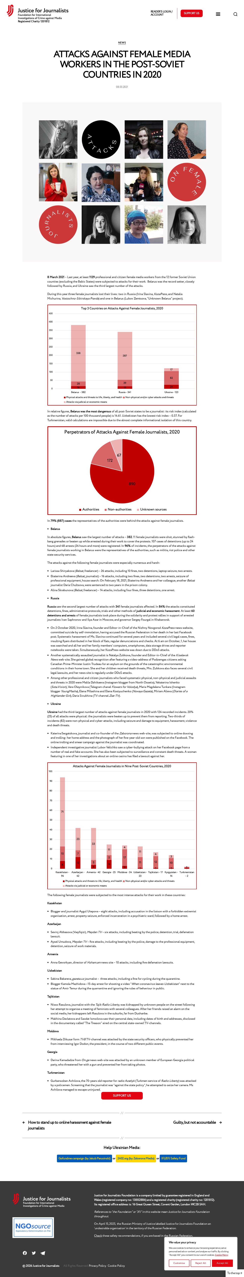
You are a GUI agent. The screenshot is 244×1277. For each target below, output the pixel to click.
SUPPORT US (122, 1096)
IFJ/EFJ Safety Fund (173, 1158)
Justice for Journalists (46, 1266)
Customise (179, 1263)
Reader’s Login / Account (161, 13)
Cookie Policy (221, 1255)
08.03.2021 (122, 87)
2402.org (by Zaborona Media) (136, 1158)
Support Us (191, 13)
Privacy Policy (98, 1266)
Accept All (222, 1263)
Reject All (200, 1263)
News (122, 43)
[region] (200, 1253)
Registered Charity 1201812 (34, 21)
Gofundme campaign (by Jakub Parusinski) (84, 1158)
